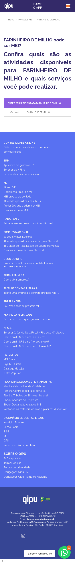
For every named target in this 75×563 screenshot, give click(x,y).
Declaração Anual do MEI (18, 191)
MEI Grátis (9, 359)
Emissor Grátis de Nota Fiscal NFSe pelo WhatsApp (34, 332)
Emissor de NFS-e (14, 169)
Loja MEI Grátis (12, 364)
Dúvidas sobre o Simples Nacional (24, 250)
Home (11, 19)
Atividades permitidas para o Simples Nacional (31, 241)
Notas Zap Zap (12, 373)
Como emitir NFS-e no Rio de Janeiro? (26, 341)
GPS (6, 440)
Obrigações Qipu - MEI (17, 472)
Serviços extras (12, 151)
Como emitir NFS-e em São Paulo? (24, 337)
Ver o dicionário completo (19, 445)
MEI (6, 182)
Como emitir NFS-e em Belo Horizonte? (27, 346)
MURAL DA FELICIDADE (18, 314)
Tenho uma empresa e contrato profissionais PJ (31, 292)
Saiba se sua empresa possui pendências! (28, 223)
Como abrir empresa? (16, 279)
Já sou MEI (10, 187)
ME (5, 436)
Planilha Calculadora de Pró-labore (24, 386)
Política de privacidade (17, 467)
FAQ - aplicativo (13, 458)
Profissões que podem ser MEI (22, 205)
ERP (6, 160)
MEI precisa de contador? (19, 196)
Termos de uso (12, 463)
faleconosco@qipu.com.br (41, 519)
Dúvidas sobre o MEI (16, 210)
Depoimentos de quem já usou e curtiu (27, 319)
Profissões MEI (25, 19)
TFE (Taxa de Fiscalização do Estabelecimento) (31, 245)
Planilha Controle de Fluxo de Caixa (25, 390)
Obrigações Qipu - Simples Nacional (25, 476)
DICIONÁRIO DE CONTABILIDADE (24, 418)
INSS (6, 431)
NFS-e (8, 328)
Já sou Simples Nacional (18, 236)
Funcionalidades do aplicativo (21, 174)
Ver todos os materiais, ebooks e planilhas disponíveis (36, 409)
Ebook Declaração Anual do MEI (23, 404)
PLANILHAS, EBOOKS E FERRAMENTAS (28, 381)
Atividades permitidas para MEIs (22, 201)
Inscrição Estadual (14, 422)
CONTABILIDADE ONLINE (19, 142)
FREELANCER (12, 301)
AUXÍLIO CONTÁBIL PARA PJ (21, 288)
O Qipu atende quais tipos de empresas (27, 147)
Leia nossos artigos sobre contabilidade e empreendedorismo (28, 265)
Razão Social (11, 427)
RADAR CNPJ (11, 218)
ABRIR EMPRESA (14, 275)
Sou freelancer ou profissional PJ (23, 306)
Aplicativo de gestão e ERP (19, 165)
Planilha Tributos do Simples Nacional (26, 395)
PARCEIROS (11, 354)
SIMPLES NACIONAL (16, 232)
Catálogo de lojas (14, 368)
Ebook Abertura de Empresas (21, 400)
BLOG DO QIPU (13, 259)
